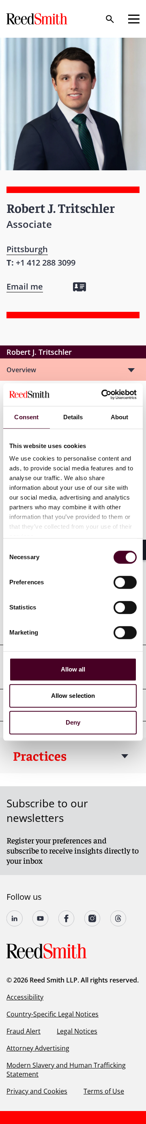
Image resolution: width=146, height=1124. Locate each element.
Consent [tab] (26, 417)
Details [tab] (73, 417)
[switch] (125, 582)
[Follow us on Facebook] (66, 918)
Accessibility (24, 997)
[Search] (110, 19)
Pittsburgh (27, 249)
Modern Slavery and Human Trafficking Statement (66, 1070)
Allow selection (73, 695)
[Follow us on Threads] (118, 918)
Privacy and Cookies (36, 1091)
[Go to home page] (37, 19)
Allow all (73, 669)
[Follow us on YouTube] (40, 918)
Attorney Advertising (37, 1048)
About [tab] (120, 417)
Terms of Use (104, 1091)
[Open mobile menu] (134, 19)
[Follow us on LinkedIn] (14, 918)
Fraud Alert (23, 1031)
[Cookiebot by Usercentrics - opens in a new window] (103, 394)
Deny (73, 722)
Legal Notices (77, 1031)
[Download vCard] (79, 287)
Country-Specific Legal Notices (52, 1014)
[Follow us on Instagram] (92, 918)
